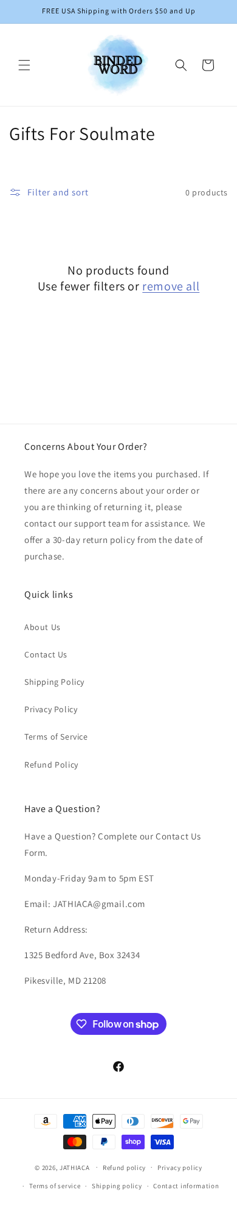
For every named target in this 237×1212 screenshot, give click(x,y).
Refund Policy (51, 764)
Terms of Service (56, 736)
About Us (42, 627)
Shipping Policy (54, 681)
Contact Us (45, 654)
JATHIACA (75, 1167)
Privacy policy (179, 1167)
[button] (24, 65)
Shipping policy (117, 1186)
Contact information (186, 1186)
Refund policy (124, 1167)
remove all (170, 286)
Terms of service (54, 1186)
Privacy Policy (50, 709)
